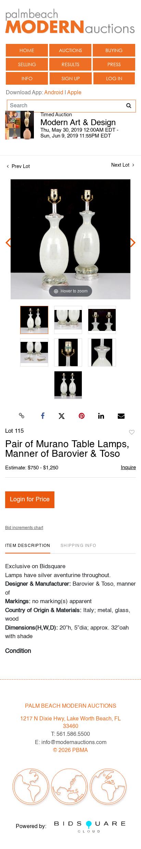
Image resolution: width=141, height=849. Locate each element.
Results (70, 64)
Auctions (70, 50)
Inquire (128, 467)
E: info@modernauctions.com (70, 742)
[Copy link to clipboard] (22, 416)
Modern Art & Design (78, 123)
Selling (27, 64)
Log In (114, 78)
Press (114, 64)
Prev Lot (20, 166)
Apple (74, 93)
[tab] (27, 548)
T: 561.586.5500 (70, 734)
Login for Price (30, 500)
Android (53, 93)
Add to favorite (132, 432)
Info (27, 78)
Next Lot (121, 165)
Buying (114, 50)
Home (27, 50)
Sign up (71, 78)
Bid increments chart (24, 528)
